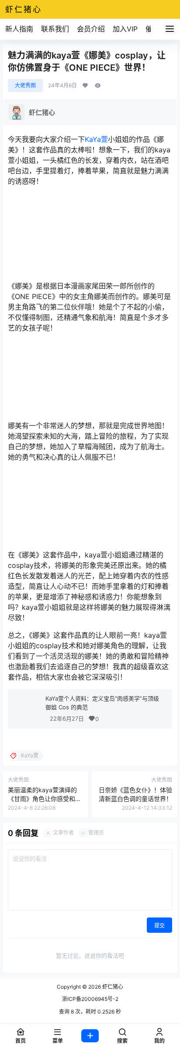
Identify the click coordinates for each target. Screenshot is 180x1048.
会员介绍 (91, 28)
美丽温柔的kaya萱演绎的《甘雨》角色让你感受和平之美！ (44, 798)
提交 (159, 925)
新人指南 (19, 28)
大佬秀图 (25, 85)
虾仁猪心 (112, 986)
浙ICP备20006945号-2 (90, 999)
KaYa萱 (96, 139)
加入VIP (125, 28)
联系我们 (55, 28)
